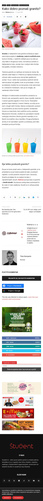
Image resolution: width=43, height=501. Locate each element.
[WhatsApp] (20, 197)
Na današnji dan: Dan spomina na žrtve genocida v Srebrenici (11, 212)
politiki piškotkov (7, 494)
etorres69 (26, 155)
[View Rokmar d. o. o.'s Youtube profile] (22, 234)
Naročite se (36, 355)
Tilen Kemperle (25, 256)
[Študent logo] (21, 445)
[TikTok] (24, 481)
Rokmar (21, 180)
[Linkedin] (24, 197)
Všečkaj (37, 338)
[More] (26, 17)
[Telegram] (33, 197)
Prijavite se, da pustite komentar (21, 278)
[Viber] (38, 197)
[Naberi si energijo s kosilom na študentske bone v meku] (18, 419)
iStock (13, 49)
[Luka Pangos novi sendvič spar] (18, 407)
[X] (15, 197)
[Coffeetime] (21, 395)
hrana (8, 5)
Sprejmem (7, 497)
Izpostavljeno (15, 5)
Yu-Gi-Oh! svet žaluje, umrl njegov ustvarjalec (32, 211)
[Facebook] (10, 197)
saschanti (7, 49)
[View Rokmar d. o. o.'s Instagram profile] (22, 237)
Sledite (37, 342)
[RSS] (14, 481)
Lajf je (4, 5)
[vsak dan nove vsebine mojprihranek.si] (17, 332)
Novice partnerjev (24, 5)
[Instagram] (9, 481)
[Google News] (39, 481)
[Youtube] (34, 481)
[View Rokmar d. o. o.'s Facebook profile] (22, 231)
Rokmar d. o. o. (10, 12)
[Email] (29, 197)
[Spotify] (19, 481)
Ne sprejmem (18, 497)
